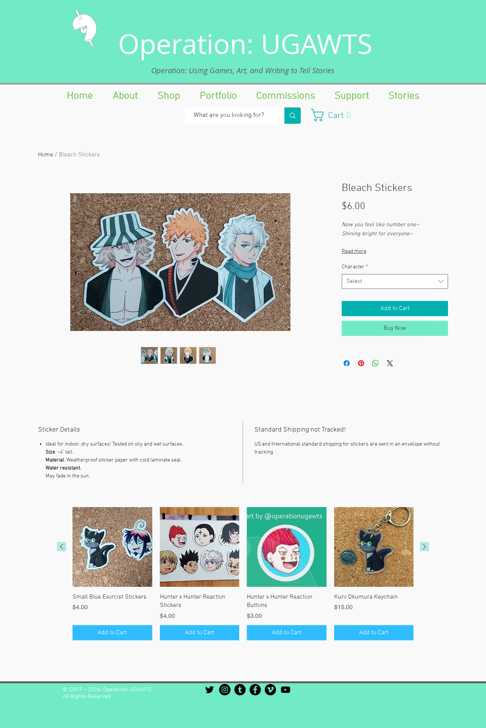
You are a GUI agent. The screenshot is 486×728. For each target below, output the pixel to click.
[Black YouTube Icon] (285, 689)
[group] (243, 573)
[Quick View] (112, 547)
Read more (354, 251)
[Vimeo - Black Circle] (270, 689)
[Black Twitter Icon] (209, 689)
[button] (334, 115)
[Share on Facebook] (346, 363)
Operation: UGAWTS (245, 43)
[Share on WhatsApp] (375, 363)
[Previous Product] (61, 546)
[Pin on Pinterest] (361, 363)
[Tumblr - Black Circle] (240, 689)
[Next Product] (424, 546)
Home (45, 155)
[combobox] (395, 281)
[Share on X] (389, 363)
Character (355, 267)
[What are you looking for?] (292, 115)
